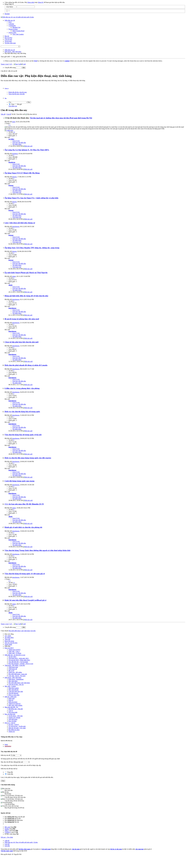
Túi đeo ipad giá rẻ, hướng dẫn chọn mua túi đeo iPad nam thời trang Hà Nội (61, 118)
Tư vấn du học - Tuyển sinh (17, 726)
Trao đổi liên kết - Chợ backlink (18, 662)
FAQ (10, 22)
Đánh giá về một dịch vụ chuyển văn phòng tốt (23, 527)
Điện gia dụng (13, 702)
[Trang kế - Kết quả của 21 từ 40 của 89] (16, 64)
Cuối (19, 64)
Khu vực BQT (9, 648)
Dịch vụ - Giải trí (10, 723)
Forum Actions (13, 29)
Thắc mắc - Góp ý (14, 651)
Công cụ (7, 88)
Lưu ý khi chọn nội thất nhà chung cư (20, 223)
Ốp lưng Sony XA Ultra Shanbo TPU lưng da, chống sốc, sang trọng (32, 248)
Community (12, 25)
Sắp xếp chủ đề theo (7, 762)
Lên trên (33, 631)
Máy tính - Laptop (10, 686)
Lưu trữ (7, 844)
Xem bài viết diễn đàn (19, 142)
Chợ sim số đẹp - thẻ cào (16, 684)
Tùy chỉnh (8, 636)
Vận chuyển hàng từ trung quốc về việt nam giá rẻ (25, 574)
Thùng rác (12, 731)
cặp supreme (139, 849)
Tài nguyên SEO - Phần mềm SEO (19, 660)
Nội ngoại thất (13, 712)
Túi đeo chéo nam (10, 43)
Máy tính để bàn (14, 690)
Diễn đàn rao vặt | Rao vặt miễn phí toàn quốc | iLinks (21, 842)
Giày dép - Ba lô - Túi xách (17, 676)
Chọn (12, 104)
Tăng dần (10, 772)
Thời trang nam (13, 667)
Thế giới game (13, 719)
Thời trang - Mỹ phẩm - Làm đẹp (15, 665)
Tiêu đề (3, 114)
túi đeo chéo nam (24, 849)
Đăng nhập (31, 2)
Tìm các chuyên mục (11, 643)
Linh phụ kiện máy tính (16, 691)
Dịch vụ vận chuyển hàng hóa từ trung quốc (22, 411)
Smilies (7, 829)
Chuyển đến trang (10, 67)
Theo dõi (7, 639)
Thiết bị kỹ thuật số (14, 703)
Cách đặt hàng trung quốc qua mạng (19, 481)
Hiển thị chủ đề (6, 755)
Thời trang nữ (13, 669)
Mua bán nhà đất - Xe (11, 707)
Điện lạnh (12, 698)
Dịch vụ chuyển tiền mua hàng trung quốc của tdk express (28, 458)
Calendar (11, 24)
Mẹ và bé (11, 670)
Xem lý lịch (16, 141)
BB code (7, 827)
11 (14, 582)
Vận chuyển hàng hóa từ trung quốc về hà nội (23, 435)
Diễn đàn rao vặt (10, 20)
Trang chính (8, 644)
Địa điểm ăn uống (14, 730)
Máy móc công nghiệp (15, 705)
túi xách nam (46, 849)
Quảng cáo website (14, 717)
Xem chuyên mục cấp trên (17, 94)
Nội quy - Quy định (7, 837)
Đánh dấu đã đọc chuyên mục (18, 92)
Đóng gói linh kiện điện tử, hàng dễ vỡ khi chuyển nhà (26, 296)
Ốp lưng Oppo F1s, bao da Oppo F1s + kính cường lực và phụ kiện (31, 198)
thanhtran (15, 153)
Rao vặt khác (13, 721)
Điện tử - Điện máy (11, 697)
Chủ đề (8, 114)
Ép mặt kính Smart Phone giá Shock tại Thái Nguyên (26, 273)
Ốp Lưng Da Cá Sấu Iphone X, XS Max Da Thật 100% (27, 150)
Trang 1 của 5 (5, 64)
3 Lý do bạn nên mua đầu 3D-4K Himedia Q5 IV (24, 504)
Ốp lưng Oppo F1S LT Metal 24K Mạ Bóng (22, 173)
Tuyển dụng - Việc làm (16, 716)
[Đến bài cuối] (27, 146)
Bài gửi (19, 104)
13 (14, 132)
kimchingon (15, 226)
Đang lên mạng (9, 641)
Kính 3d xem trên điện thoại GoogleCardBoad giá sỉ (25, 600)
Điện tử (11, 700)
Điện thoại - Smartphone (16, 679)
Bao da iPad (8, 38)
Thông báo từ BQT (14, 650)
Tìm (5, 98)
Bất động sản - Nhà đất (16, 709)
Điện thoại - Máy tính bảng (13, 677)
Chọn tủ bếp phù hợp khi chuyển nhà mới (21, 342)
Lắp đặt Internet (13, 693)
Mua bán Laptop (14, 688)
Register (7, 14)
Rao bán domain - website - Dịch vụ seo (21, 663)
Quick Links (12, 32)
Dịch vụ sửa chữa (14, 695)
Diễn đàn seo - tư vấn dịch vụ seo (15, 655)
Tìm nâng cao (13, 106)
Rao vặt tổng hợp (10, 714)
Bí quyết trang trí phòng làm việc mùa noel (22, 319)
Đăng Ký (41, 2)
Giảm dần (10, 774)
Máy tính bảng (13, 681)
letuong (14, 177)
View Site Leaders (18, 34)
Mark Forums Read (18, 31)
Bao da (7, 36)
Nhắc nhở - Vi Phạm (15, 653)
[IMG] (7, 830)
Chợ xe (11, 710)
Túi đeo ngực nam (7, 851)
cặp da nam (76, 849)
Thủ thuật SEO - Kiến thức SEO (19, 658)
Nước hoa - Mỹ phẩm (15, 672)
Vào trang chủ (16, 192)
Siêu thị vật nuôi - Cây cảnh (17, 728)
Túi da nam (8, 41)
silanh (14, 276)
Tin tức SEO (12, 656)
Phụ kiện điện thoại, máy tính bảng (19, 683)
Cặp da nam (8, 39)
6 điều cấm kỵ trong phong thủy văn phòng (22, 388)
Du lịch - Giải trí (14, 724)
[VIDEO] (8, 832)
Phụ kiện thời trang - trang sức (18, 674)
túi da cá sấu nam (116, 849)
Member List (16, 27)
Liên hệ (7, 840)
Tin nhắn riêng (16, 144)
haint (13, 122)
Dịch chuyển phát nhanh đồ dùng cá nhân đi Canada (26, 365)
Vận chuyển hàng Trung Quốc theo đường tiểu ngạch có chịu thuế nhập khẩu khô (37, 550)
